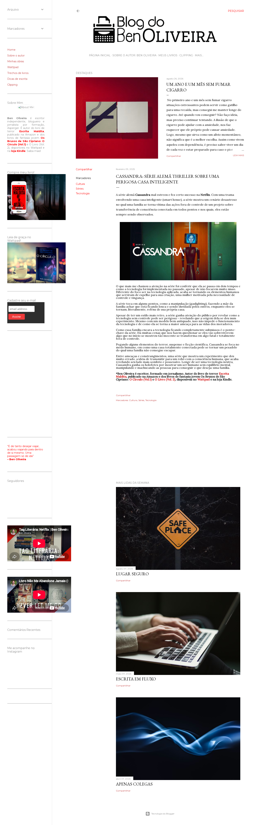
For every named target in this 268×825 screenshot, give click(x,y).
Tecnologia (83, 193)
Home (11, 49)
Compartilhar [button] (173, 156)
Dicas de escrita (17, 78)
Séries (79, 188)
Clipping (186, 55)
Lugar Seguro (132, 574)
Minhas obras (15, 61)
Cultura (80, 184)
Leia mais (238, 155)
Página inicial (99, 55)
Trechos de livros (17, 73)
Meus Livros (167, 55)
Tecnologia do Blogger (162, 813)
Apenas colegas (134, 784)
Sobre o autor (16, 55)
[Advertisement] (160, 446)
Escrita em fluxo (136, 679)
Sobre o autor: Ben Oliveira (134, 55)
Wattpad (12, 67)
